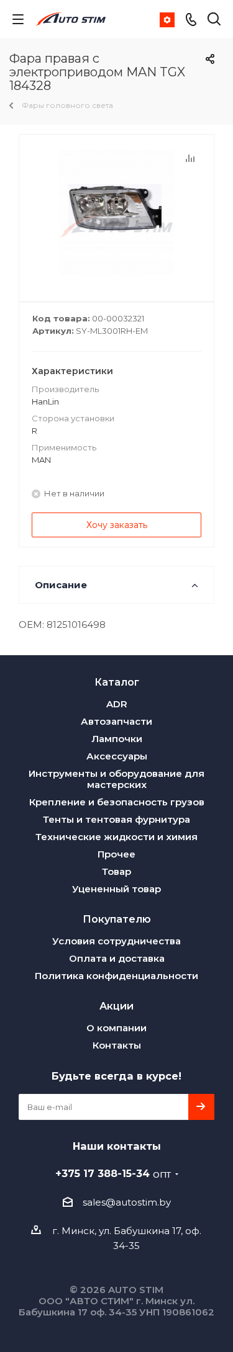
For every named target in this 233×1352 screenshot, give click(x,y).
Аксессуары (116, 756)
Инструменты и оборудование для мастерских (116, 779)
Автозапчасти (116, 721)
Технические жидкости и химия (116, 837)
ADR (116, 704)
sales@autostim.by (127, 1202)
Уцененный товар (116, 889)
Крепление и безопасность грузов (116, 802)
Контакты (117, 1045)
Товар (116, 871)
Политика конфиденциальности (116, 976)
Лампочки (116, 739)
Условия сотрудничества (116, 941)
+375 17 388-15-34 (113, 1173)
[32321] (116, 212)
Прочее (116, 854)
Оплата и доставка (117, 958)
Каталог (116, 682)
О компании (116, 1028)
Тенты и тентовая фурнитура (116, 819)
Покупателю (117, 919)
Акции (116, 1006)
